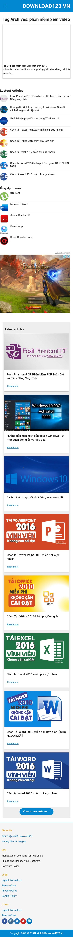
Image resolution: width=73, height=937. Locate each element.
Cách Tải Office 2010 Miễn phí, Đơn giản (32, 140)
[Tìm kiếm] (69, 6)
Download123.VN (36, 6)
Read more (13, 386)
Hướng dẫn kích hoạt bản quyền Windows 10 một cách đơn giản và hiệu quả (37, 109)
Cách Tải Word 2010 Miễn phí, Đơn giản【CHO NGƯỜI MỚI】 (39, 165)
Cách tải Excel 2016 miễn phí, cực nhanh (32, 152)
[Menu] (5, 6)
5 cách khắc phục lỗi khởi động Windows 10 (34, 118)
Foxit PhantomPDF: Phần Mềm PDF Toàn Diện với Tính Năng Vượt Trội (40, 98)
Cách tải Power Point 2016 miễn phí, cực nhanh (36, 129)
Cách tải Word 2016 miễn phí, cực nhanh (32, 174)
